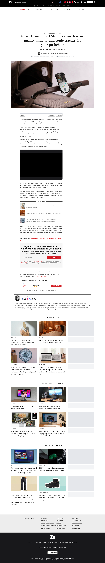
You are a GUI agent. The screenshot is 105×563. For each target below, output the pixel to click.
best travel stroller (42, 276)
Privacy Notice (24, 262)
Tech (38, 6)
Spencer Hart (46, 53)
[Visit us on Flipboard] (72, 2)
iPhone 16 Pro (44, 520)
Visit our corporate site (69, 558)
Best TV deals (75, 525)
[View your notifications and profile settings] (85, 2)
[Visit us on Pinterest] (65, 2)
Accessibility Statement (34, 542)
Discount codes (76, 528)
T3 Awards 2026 (54, 9)
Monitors (59, 33)
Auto (63, 6)
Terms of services (38, 261)
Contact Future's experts (50, 542)
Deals (29, 9)
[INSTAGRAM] (28, 299)
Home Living (51, 6)
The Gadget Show (68, 9)
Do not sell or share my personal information (52, 547)
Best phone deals (76, 520)
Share (23, 115)
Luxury (58, 6)
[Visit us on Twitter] (63, 2)
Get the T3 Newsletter (41, 9)
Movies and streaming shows (48, 525)
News (66, 53)
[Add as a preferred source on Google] (53, 552)
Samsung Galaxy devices (47, 523)
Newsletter (60, 115)
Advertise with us (59, 545)
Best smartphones (61, 525)
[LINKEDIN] (30, 299)
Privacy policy (39, 545)
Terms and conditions (71, 542)
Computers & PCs (51, 33)
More (68, 6)
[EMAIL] (35, 299)
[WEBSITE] (33, 299)
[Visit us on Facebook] (60, 2)
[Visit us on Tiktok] (75, 2)
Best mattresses (60, 528)
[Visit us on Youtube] (67, 2)
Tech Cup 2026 (80, 9)
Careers (67, 545)
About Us (61, 542)
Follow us (52, 115)
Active (43, 6)
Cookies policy (48, 545)
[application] (41, 165)
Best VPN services (45, 528)
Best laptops (59, 520)
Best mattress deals (77, 523)
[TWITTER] (25, 299)
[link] (26, 285)
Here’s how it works (70, 56)
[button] (41, 285)
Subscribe (89, 2)
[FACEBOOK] (23, 299)
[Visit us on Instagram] (70, 2)
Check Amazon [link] (56, 285)
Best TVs (58, 523)
